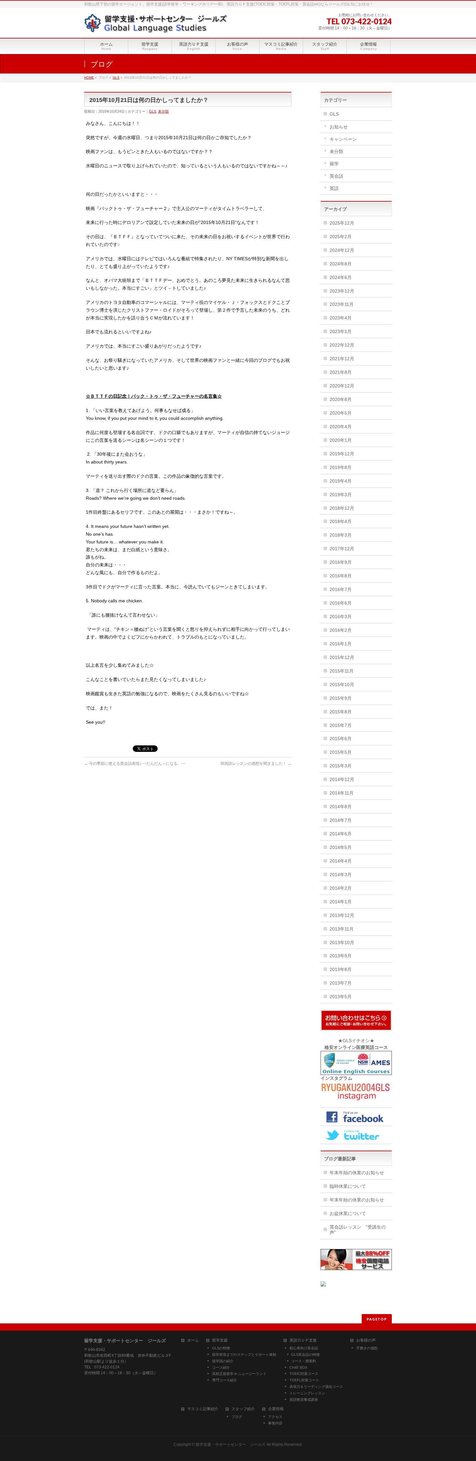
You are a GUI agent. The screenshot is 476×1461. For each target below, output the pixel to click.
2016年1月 (341, 643)
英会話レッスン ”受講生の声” (358, 1229)
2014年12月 (342, 779)
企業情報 (276, 1409)
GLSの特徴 (221, 1348)
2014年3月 (341, 874)
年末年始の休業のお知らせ (357, 1172)
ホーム (193, 1340)
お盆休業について (348, 1213)
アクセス (275, 1417)
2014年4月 (341, 861)
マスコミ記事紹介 (202, 1409)
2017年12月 (342, 548)
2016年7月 (341, 589)
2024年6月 (341, 277)
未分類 (163, 111)
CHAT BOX (298, 1367)
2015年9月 (341, 698)
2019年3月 (341, 494)
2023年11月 (342, 304)
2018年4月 (341, 521)
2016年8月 (341, 575)
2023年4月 (341, 317)
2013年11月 (342, 928)
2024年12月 (342, 250)
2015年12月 (342, 657)
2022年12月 (342, 345)
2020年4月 (341, 426)
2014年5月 (341, 847)
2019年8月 (341, 467)
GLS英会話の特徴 (305, 1354)
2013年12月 (342, 915)
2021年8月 (341, 372)
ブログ (237, 1417)
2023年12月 (342, 291)
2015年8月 (341, 711)
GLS (116, 77)
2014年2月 (341, 888)
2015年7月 (341, 725)
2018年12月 (342, 508)
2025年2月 (341, 236)
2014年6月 (341, 833)
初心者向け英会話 (303, 1348)
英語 (334, 188)
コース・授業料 (303, 1361)
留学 (334, 163)
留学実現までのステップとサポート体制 (244, 1354)
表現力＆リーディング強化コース (316, 1387)
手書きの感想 (367, 1348)
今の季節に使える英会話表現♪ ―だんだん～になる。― (134, 763)
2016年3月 (341, 616)
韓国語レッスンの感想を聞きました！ (256, 763)
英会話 (336, 176)
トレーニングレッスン (307, 1393)
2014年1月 (341, 901)
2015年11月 (342, 671)
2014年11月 (342, 793)
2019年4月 (341, 481)
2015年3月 (341, 765)
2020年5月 (341, 413)
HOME (89, 77)
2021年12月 (342, 358)
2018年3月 (341, 535)
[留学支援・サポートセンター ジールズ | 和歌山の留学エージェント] (156, 25)
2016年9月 (341, 562)
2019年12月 (342, 453)
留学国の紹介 (222, 1361)
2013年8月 (341, 969)
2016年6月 (341, 603)
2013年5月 (341, 996)
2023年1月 (341, 331)
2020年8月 (341, 399)
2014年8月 (341, 806)
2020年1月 (341, 440)
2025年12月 (342, 223)
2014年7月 (341, 820)
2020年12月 (342, 385)
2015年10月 (342, 684)
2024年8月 (341, 263)
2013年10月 (342, 942)
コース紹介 (221, 1367)
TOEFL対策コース (304, 1380)
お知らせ (339, 126)
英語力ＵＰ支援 (303, 1340)
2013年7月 (341, 983)
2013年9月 (341, 955)
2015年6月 (341, 738)
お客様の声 (366, 1340)
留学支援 (220, 1340)
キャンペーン (343, 139)
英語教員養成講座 (303, 1399)
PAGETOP (377, 1319)
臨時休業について (348, 1186)
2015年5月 (341, 752)
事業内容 (275, 1423)
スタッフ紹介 (243, 1409)
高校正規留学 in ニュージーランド (239, 1374)
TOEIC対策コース (303, 1374)
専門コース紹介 (224, 1380)
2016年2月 (341, 630)
